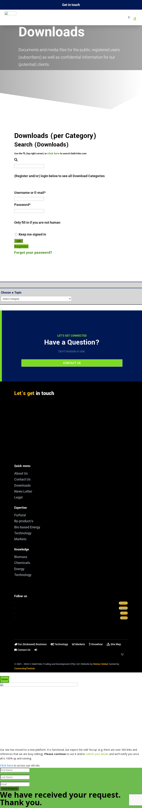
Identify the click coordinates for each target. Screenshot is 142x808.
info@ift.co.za (26, 437)
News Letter (23, 491)
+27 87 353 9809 (28, 450)
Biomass (20, 557)
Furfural (20, 515)
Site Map (115, 644)
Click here (6, 765)
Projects (71, 82)
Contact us (72, 363)
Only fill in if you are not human (37, 222)
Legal (18, 497)
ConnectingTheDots (24, 668)
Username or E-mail (30, 193)
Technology (22, 533)
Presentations (70, 89)
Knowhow (97, 644)
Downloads (22, 485)
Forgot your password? (33, 252)
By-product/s (23, 521)
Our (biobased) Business (32, 644)
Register (21, 246)
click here (53, 153)
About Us (21, 473)
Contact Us (22, 479)
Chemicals (22, 563)
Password (22, 205)
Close (4, 679)
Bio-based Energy (27, 527)
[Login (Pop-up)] (36, 651)
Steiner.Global (100, 664)
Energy (19, 569)
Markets (20, 539)
